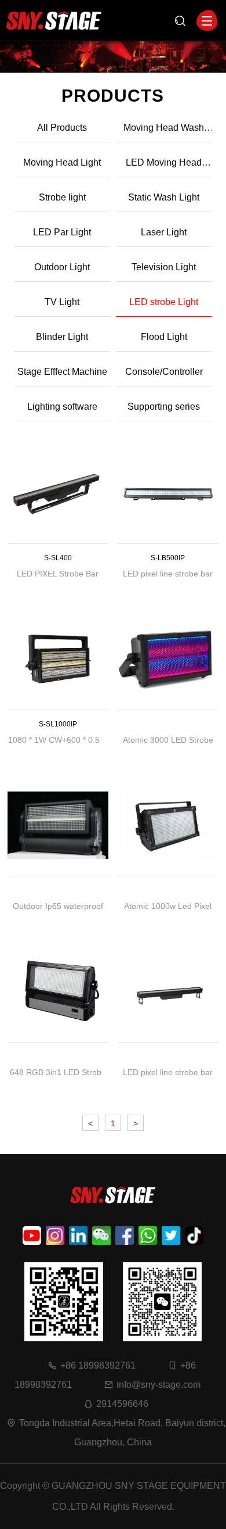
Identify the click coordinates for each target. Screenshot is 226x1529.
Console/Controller (164, 372)
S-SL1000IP (58, 724)
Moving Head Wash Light (163, 132)
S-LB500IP (168, 558)
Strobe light (62, 197)
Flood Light (164, 337)
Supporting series (163, 406)
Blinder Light (62, 337)
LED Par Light (62, 232)
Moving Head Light (62, 162)
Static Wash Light (163, 197)
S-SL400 (58, 558)
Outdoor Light (62, 267)
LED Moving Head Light (164, 167)
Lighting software (62, 406)
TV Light (62, 302)
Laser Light (164, 232)
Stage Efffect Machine (62, 372)
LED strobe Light (163, 302)
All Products (62, 128)
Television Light (164, 267)
